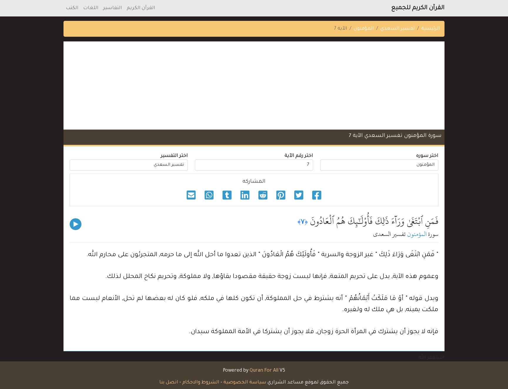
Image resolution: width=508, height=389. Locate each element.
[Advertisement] (254, 85)
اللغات (90, 8)
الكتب (72, 8)
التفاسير (112, 8)
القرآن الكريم (141, 8)
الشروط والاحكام (200, 382)
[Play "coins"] (75, 224)
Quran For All (264, 370)
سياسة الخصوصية (244, 382)
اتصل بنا (168, 382)
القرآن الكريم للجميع (417, 8)
